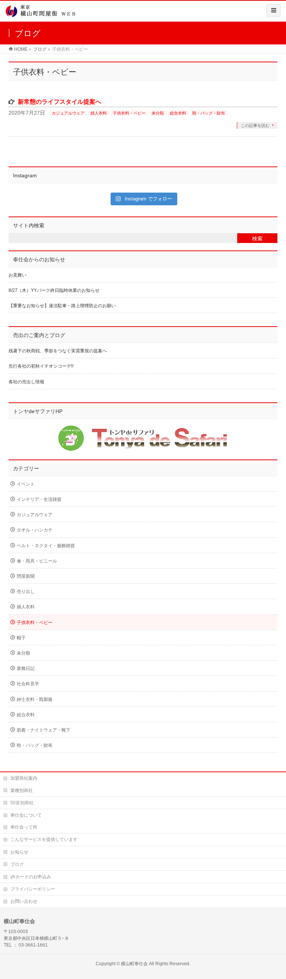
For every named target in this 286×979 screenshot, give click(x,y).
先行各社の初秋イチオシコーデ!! (41, 366)
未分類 (158, 113)
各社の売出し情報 (26, 381)
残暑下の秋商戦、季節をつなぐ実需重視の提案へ (58, 350)
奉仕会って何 (23, 827)
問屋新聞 (26, 576)
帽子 (21, 637)
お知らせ (19, 852)
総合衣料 (178, 113)
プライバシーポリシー (32, 889)
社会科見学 (28, 683)
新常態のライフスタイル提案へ (59, 102)
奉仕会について (26, 815)
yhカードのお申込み (30, 876)
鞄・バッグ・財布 (208, 113)
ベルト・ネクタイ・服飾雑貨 (46, 545)
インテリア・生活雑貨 (39, 499)
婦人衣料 (98, 113)
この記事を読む (255, 125)
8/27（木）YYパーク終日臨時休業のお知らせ (54, 290)
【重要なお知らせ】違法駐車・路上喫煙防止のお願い (62, 305)
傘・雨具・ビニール (37, 561)
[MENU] (273, 10)
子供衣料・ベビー (129, 113)
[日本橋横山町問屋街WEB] (43, 14)
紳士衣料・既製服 (35, 699)
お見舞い (17, 275)
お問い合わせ (23, 901)
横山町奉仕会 (134, 963)
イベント (26, 484)
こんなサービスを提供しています (43, 839)
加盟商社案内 (23, 778)
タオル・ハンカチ (35, 530)
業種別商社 (21, 790)
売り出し (26, 591)
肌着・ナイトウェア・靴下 (43, 730)
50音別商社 (22, 802)
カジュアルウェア (68, 113)
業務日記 (26, 668)
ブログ (17, 864)
